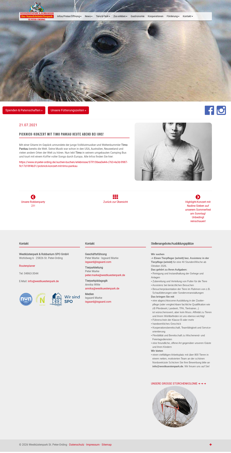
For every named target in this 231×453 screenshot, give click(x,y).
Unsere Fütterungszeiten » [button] (68, 110)
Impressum (93, 444)
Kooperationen (155, 16)
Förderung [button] (172, 16)
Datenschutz (76, 444)
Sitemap (107, 444)
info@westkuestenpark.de (43, 281)
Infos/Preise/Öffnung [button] (68, 16)
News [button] (88, 16)
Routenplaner (27, 265)
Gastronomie (137, 16)
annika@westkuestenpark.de (102, 288)
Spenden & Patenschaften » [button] (23, 110)
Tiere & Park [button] (102, 16)
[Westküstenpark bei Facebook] (209, 110)
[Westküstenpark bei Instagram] (221, 110)
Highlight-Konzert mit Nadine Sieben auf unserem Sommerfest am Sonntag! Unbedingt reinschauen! (198, 211)
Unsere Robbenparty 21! (33, 203)
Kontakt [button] (187, 16)
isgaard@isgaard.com (98, 262)
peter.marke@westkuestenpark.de (105, 275)
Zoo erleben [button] (119, 16)
